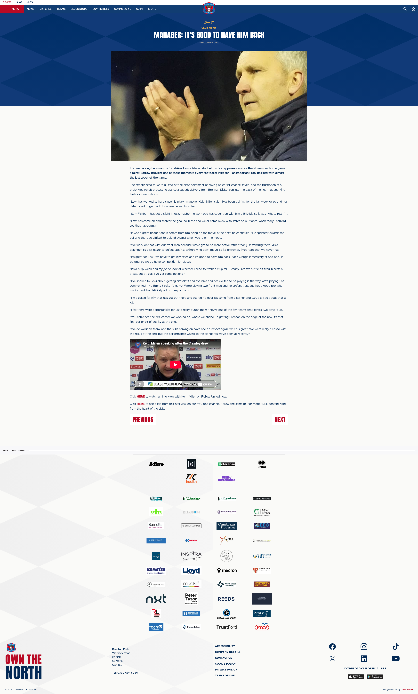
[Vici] (262, 627)
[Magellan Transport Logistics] (262, 570)
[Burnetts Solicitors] (156, 525)
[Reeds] (227, 598)
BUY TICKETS (101, 9)
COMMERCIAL (122, 9)
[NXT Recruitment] (156, 598)
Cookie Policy (225, 664)
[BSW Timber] (262, 512)
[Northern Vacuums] (262, 584)
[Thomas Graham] (191, 627)
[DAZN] (191, 464)
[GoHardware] (191, 540)
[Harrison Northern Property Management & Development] (262, 540)
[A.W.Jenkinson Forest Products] (227, 498)
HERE (141, 396)
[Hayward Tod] (156, 556)
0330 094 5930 (125, 672)
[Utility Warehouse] (227, 479)
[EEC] (262, 525)
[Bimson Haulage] (191, 512)
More (152, 9)
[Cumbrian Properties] (227, 525)
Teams (61, 9)
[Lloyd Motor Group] (191, 570)
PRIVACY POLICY (226, 670)
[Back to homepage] (209, 8)
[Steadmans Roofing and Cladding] (191, 613)
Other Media (407, 690)
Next (280, 419)
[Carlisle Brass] (191, 525)
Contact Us (223, 658)
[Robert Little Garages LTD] (156, 613)
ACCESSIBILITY (225, 646)
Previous (142, 419)
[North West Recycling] (227, 584)
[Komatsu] (156, 570)
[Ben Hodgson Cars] (262, 498)
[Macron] (227, 571)
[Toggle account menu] (413, 9)
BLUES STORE (79, 9)
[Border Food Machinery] (227, 512)
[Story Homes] (262, 613)
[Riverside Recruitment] (262, 599)
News (30, 9)
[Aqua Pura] (156, 498)
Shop (19, 2)
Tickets (7, 2)
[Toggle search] (405, 9)
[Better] (156, 512)
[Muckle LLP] (191, 584)
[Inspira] (191, 556)
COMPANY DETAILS (228, 652)
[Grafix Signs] (227, 540)
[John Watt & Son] (227, 556)
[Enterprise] (227, 464)
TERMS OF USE (225, 675)
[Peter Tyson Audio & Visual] (191, 598)
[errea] (262, 464)
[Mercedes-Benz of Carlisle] (156, 584)
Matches (45, 9)
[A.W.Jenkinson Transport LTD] (191, 498)
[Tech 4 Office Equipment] (156, 627)
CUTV (30, 2)
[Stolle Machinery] (227, 613)
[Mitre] (156, 464)
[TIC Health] (191, 478)
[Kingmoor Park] (262, 556)
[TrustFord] (227, 627)
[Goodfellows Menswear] (156, 540)
